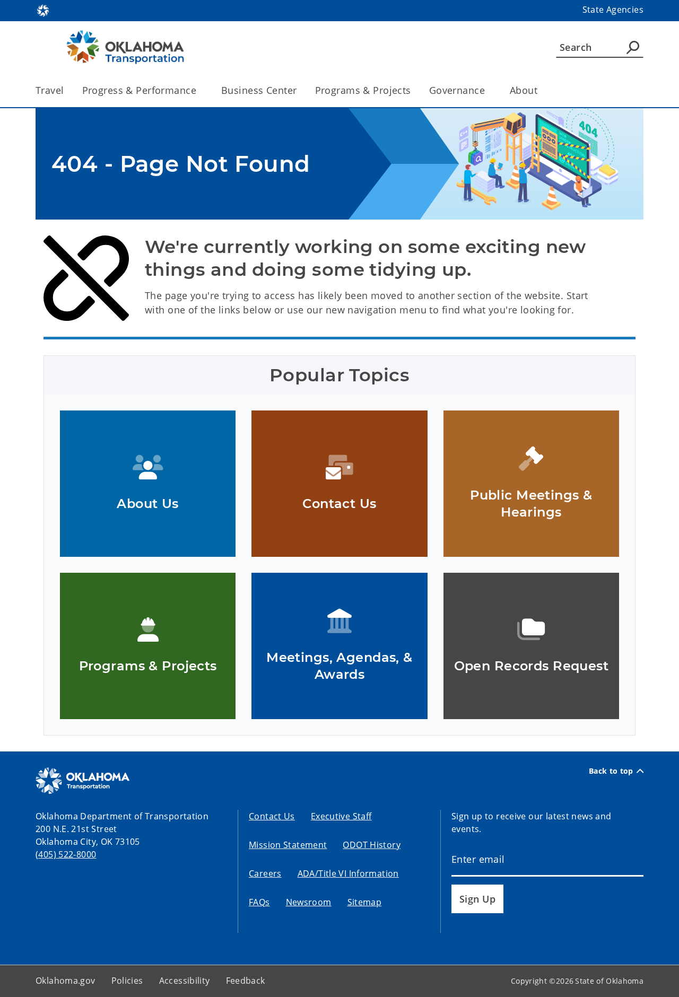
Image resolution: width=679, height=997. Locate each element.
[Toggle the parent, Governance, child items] (488, 90)
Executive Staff (341, 816)
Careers (265, 873)
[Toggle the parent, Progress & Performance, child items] (199, 90)
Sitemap (364, 902)
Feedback (245, 980)
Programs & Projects (363, 90)
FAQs (259, 902)
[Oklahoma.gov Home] (43, 9)
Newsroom (309, 902)
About (523, 90)
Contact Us (272, 816)
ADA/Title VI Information (348, 873)
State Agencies (612, 9)
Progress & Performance (139, 90)
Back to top (611, 771)
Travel (50, 90)
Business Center (259, 90)
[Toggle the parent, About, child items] (540, 90)
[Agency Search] (632, 47)
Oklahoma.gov (65, 980)
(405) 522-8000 (66, 854)
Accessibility (184, 980)
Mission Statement (288, 845)
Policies (127, 980)
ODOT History (372, 845)
